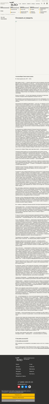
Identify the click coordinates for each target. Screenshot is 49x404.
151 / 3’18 (3, 17)
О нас (30, 364)
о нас (20, 3)
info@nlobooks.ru (22, 384)
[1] (37, 88)
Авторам (18, 371)
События (31, 366)
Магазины (32, 369)
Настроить (18, 400)
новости (24, 3)
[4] (45, 229)
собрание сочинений (32, 12)
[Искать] (41, 4)
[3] (30, 177)
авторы (33, 3)
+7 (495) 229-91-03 (25, 382)
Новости (31, 371)
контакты (38, 3)
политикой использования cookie (16, 392)
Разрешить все (18, 394)
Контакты (32, 373)
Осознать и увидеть (10, 14)
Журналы (18, 369)
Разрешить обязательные (18, 397)
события (28, 3)
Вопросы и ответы (21, 376)
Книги (17, 364)
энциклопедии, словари (43, 12)
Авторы (18, 366)
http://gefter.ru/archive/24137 (22, 338)
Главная (2, 14)
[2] (19, 92)
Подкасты (18, 373)
